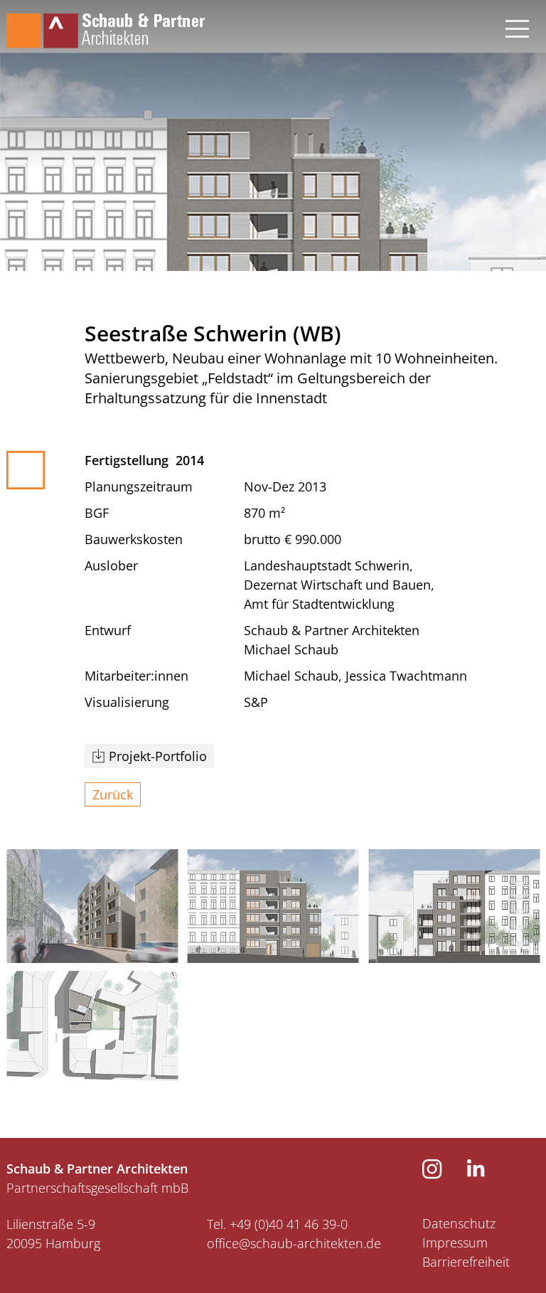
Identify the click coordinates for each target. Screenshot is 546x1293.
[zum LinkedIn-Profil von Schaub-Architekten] (476, 1172)
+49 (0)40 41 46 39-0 (289, 1224)
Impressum (455, 1242)
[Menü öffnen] (517, 25)
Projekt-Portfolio (158, 756)
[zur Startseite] (105, 25)
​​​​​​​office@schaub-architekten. (286, 1243)
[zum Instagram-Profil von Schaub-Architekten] (432, 1174)
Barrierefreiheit (466, 1261)
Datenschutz (459, 1223)
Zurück (112, 794)
